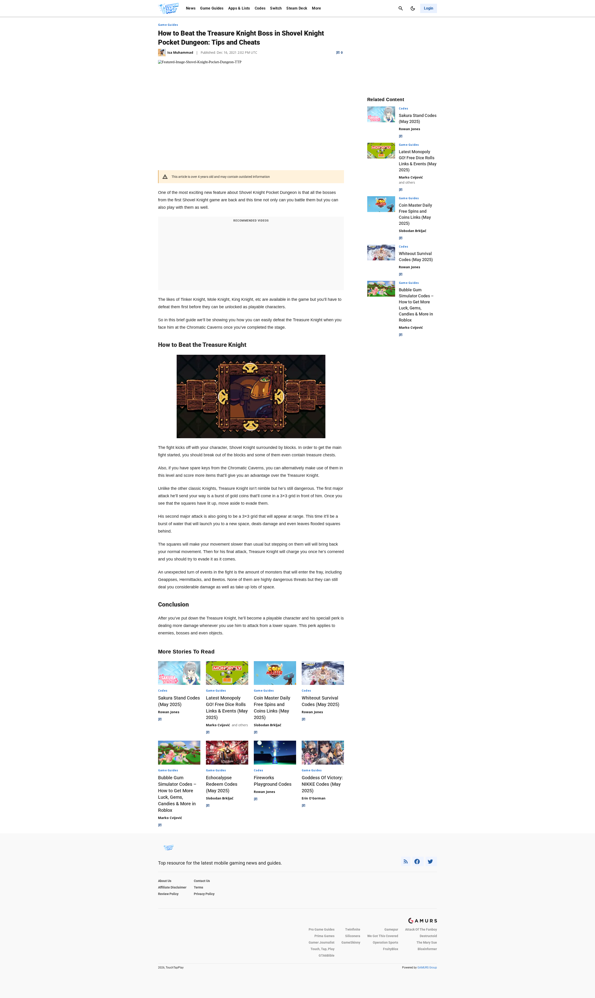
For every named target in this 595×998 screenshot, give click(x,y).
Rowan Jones (168, 712)
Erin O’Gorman (313, 798)
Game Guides (212, 8)
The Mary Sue (426, 942)
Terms (198, 887)
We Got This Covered (382, 936)
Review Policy (168, 894)
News (190, 8)
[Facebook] (418, 861)
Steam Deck (296, 8)
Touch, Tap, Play (322, 949)
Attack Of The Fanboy (421, 929)
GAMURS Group (427, 967)
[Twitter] (431, 861)
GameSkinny (350, 942)
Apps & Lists (239, 8)
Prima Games (324, 936)
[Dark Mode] (412, 8)
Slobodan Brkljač (267, 725)
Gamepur (391, 929)
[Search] (400, 8)
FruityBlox (390, 949)
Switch (276, 8)
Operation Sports (385, 942)
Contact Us (202, 881)
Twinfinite (352, 929)
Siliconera (352, 936)
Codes (260, 8)
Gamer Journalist (321, 942)
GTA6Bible (326, 955)
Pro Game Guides (321, 929)
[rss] (405, 861)
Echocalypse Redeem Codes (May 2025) (221, 784)
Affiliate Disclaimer (172, 887)
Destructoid (428, 936)
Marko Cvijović (218, 725)
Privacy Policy (204, 894)
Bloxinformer (427, 949)
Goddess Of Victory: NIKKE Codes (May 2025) (322, 784)
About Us (164, 881)
